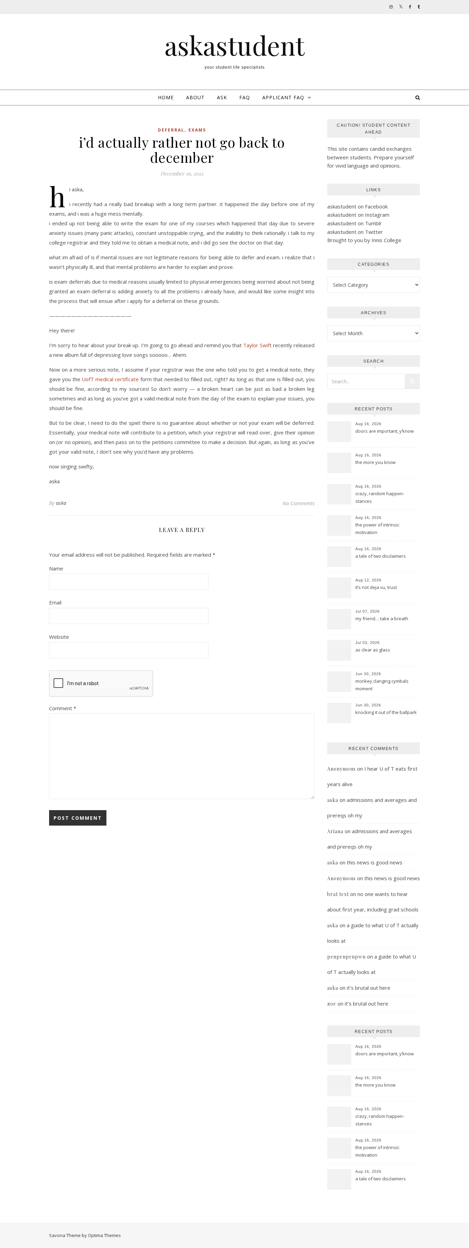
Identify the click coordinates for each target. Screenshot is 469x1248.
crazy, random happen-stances (379, 497)
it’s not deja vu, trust (376, 587)
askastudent (234, 45)
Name (56, 568)
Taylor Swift (257, 345)
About (195, 97)
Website (59, 636)
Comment (62, 708)
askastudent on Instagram (358, 214)
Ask (222, 97)
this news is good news (374, 862)
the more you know (375, 462)
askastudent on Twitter (355, 231)
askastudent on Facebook (357, 206)
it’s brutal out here (368, 987)
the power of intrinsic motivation (377, 528)
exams (197, 130)
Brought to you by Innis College (364, 240)
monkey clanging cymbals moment (382, 685)
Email (55, 602)
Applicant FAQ (283, 97)
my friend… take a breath (381, 618)
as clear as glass (372, 650)
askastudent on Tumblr (354, 223)
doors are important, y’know (384, 431)
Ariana (335, 831)
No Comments (298, 503)
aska (61, 503)
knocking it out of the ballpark (386, 712)
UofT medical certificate (110, 379)
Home (166, 97)
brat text (338, 894)
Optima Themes (104, 1235)
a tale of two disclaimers (380, 556)
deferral (171, 130)
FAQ (244, 97)
